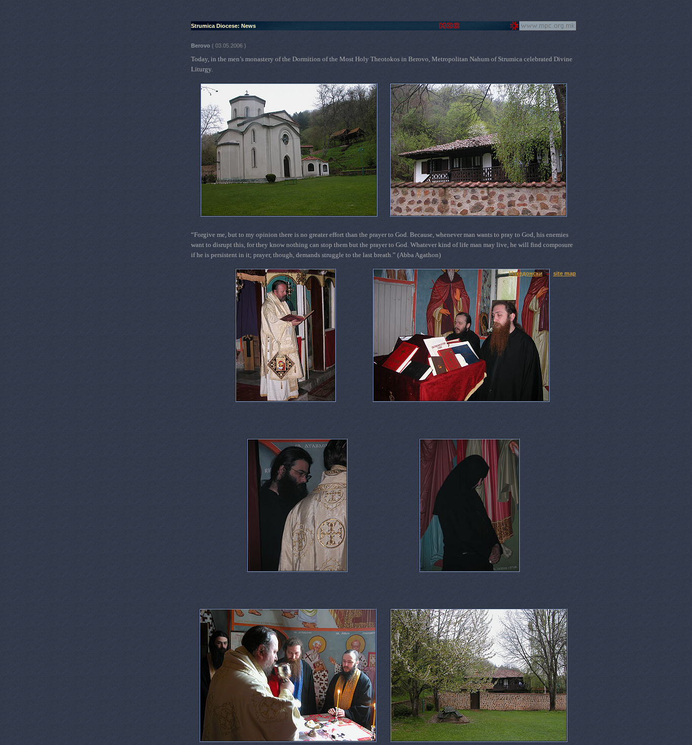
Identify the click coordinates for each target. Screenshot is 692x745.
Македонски (526, 273)
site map (564, 273)
